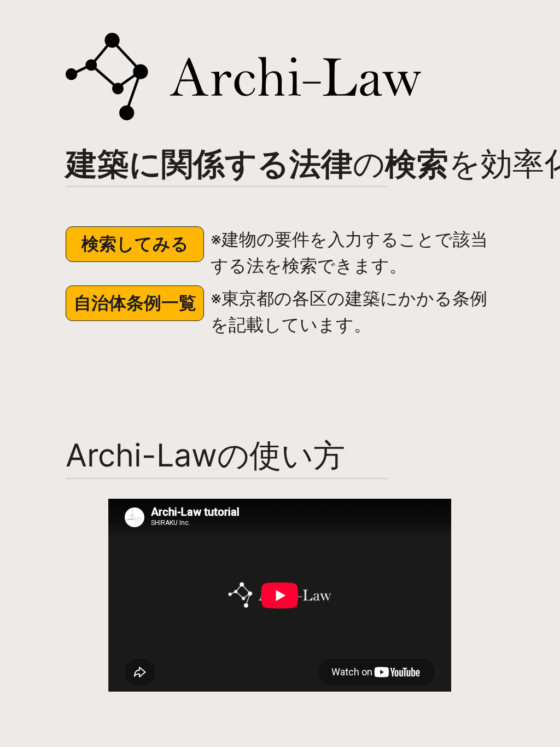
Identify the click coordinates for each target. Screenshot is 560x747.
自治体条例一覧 (135, 302)
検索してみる (135, 243)
